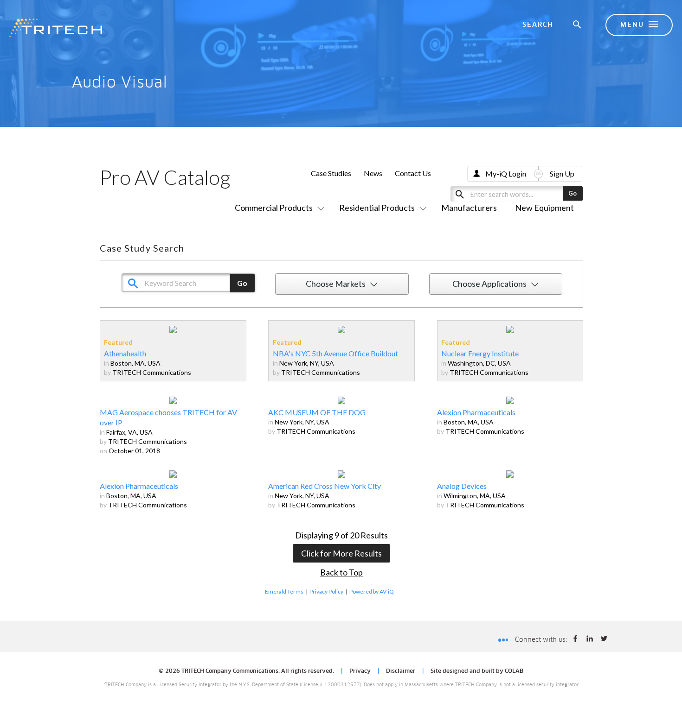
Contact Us (413, 173)
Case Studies (331, 173)
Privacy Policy (326, 591)
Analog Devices (462, 485)
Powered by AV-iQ (371, 591)
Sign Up (562, 173)
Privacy (360, 671)
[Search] (577, 25)
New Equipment (544, 207)
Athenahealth (125, 353)
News (373, 173)
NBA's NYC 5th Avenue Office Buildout (335, 353)
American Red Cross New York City (324, 485)
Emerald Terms (284, 591)
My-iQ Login (505, 173)
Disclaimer (400, 671)
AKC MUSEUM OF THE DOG (317, 412)
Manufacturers (469, 207)
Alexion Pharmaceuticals (476, 412)
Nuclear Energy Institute (480, 353)
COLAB (514, 671)
